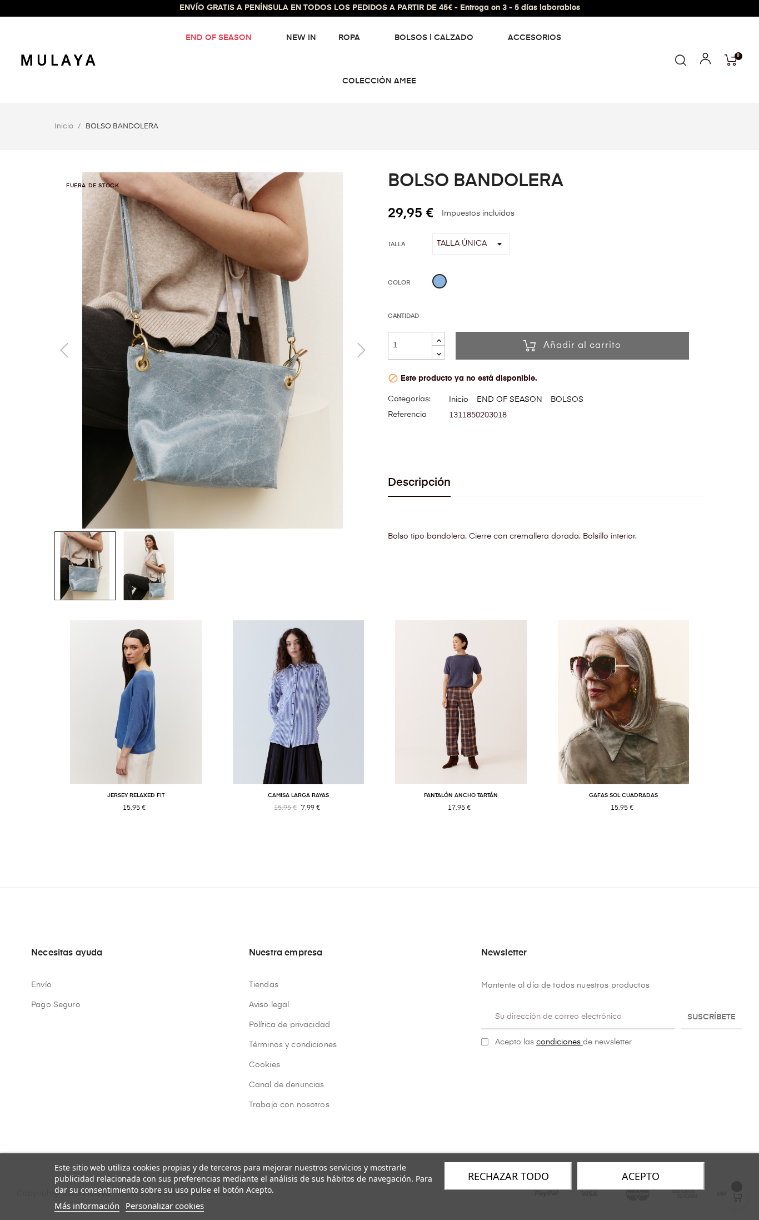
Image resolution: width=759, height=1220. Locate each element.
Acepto (641, 1176)
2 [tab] (385, 844)
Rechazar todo (508, 1176)
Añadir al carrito (582, 345)
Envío (41, 985)
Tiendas (263, 985)
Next (712, 728)
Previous (46, 728)
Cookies (264, 1065)
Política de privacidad (289, 1025)
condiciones (559, 1042)
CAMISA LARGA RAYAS (298, 795)
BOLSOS (567, 400)
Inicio (458, 400)
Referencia (407, 415)
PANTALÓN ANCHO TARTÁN (461, 795)
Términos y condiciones (293, 1045)
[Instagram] (502, 1069)
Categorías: (409, 399)
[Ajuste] (705, 61)
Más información (86, 1205)
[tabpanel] (135, 728)
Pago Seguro (56, 1005)
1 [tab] (373, 844)
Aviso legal (269, 1005)
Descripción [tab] (419, 483)
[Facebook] (485, 1069)
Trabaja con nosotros (289, 1105)
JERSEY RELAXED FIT (135, 795)
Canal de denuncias (286, 1085)
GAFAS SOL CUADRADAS (623, 795)
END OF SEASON (509, 400)
